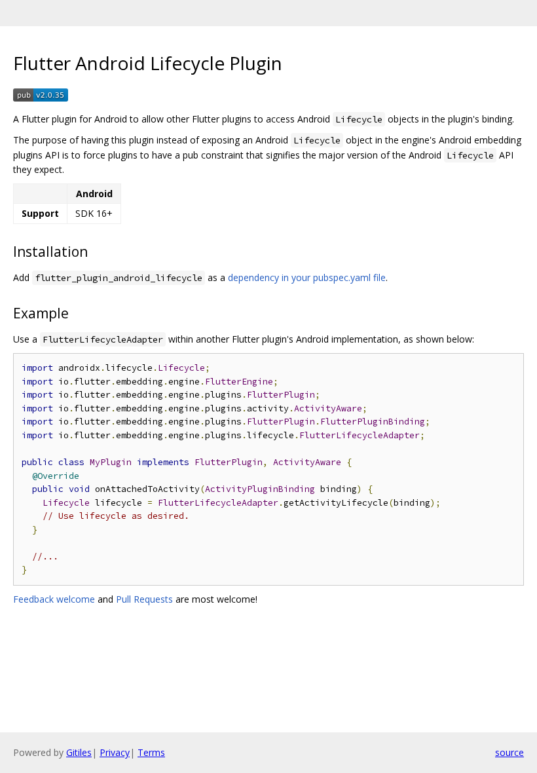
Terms (151, 752)
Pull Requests (144, 599)
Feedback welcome (54, 599)
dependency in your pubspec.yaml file (307, 277)
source (509, 752)
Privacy (115, 752)
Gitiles (79, 752)
